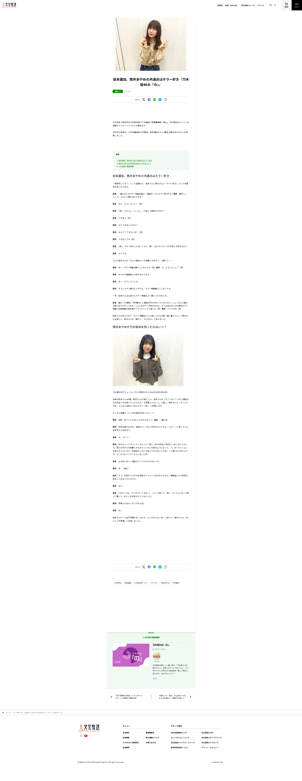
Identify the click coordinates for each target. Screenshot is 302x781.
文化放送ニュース (248, 5)
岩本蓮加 (128, 583)
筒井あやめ (165, 583)
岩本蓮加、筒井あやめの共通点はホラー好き (135, 160)
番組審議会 (150, 732)
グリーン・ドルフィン (209, 747)
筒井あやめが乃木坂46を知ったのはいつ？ (134, 163)
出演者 (219, 5)
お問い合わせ (151, 742)
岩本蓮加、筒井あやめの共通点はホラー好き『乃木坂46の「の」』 (44, 712)
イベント (260, 5)
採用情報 (126, 737)
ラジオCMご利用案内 (131, 742)
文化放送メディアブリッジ (211, 737)
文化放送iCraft (207, 732)
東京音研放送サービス (179, 747)
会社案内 (126, 732)
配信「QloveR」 (231, 5)
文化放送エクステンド (209, 742)
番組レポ (118, 91)
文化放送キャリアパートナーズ (183, 742)
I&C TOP (8, 712)
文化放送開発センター (179, 732)
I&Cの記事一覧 (17, 712)
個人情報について (152, 737)
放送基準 (126, 747)
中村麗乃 (176, 583)
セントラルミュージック (180, 737)
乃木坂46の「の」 (141, 583)
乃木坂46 (118, 583)
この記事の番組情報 (126, 166)
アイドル (155, 583)
